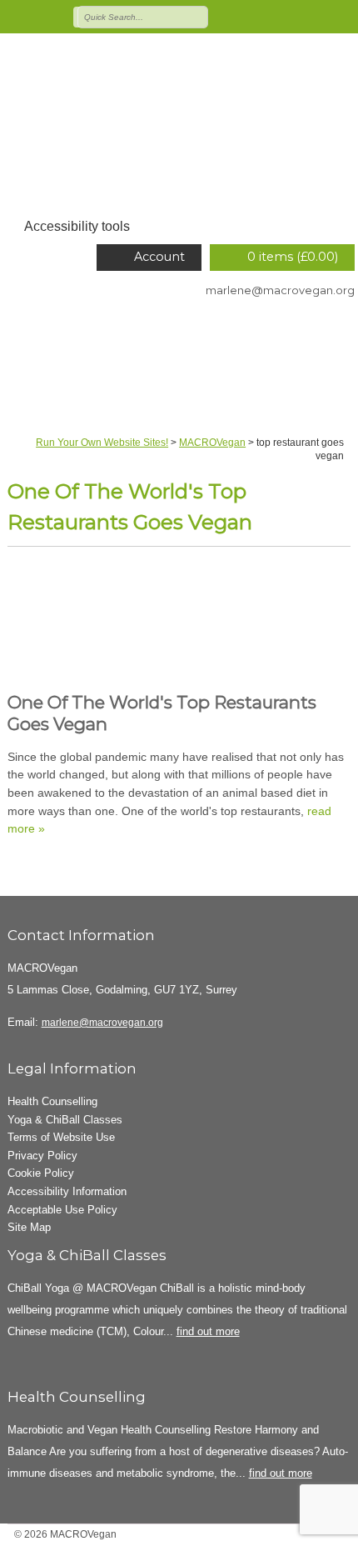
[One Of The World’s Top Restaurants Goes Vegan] (179, 625)
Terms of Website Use (61, 1137)
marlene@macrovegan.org (280, 290)
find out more (208, 1331)
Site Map (29, 1227)
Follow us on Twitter (246, 16)
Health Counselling (52, 1101)
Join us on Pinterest (295, 16)
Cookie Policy (40, 1173)
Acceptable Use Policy (62, 1209)
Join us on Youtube (343, 16)
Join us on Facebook (270, 16)
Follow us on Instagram (319, 16)
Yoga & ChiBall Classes (64, 1119)
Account (159, 256)
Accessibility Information (67, 1191)
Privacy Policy (42, 1155)
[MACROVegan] (178, 129)
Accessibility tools (77, 226)
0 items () (292, 256)
